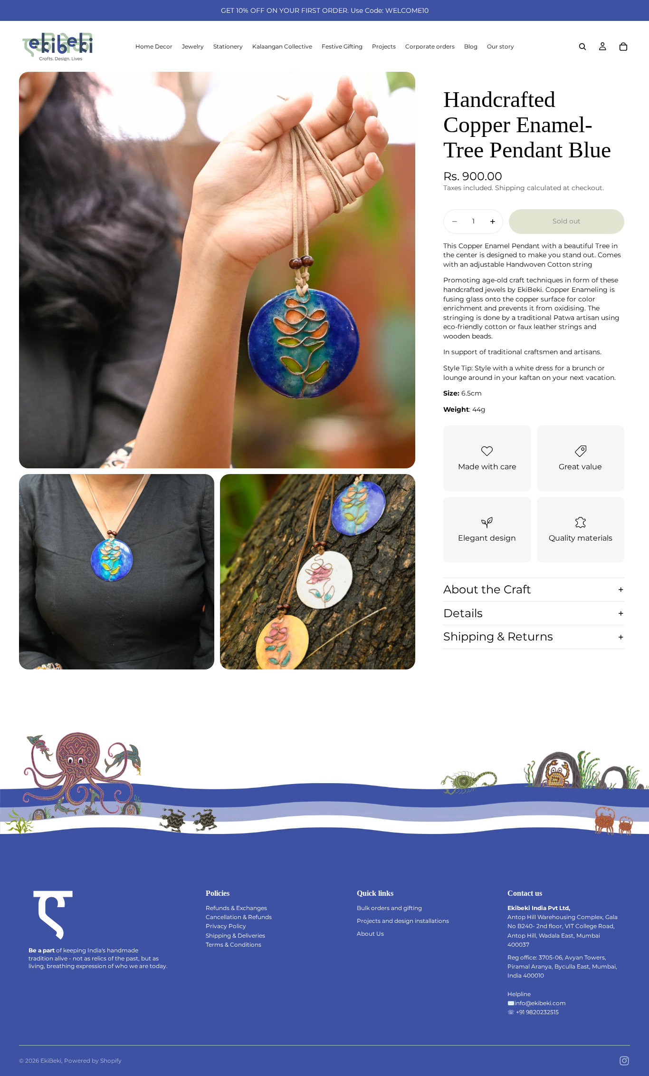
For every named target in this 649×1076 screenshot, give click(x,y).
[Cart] (623, 46)
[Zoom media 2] (116, 571)
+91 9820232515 (537, 1012)
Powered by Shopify (93, 1060)
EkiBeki (50, 1060)
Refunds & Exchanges (236, 907)
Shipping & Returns (498, 636)
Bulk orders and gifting (389, 907)
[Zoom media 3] (317, 571)
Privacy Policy (226, 926)
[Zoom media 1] (217, 270)
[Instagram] (624, 1060)
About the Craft (487, 589)
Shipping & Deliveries (235, 935)
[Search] (582, 46)
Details (463, 613)
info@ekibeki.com (540, 1003)
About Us (370, 933)
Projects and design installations (403, 920)
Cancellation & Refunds (239, 917)
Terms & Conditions (233, 944)
